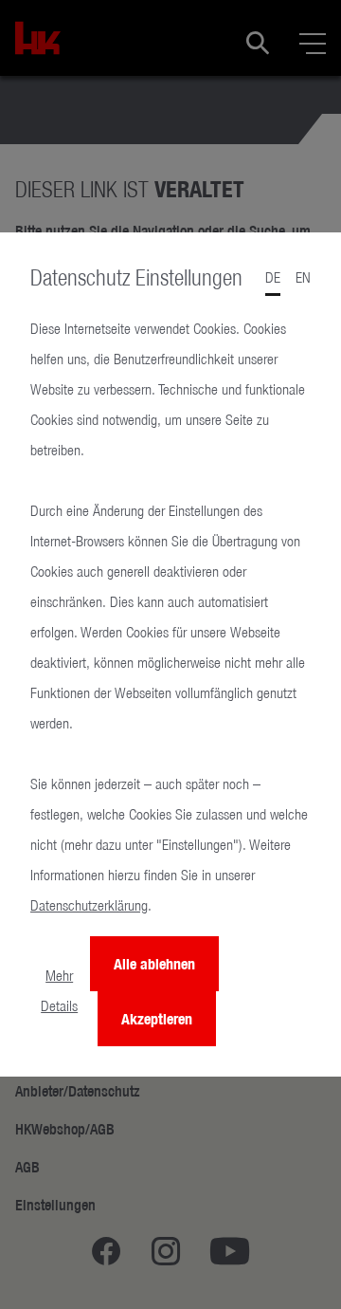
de (272, 277)
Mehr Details (59, 991)
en (303, 277)
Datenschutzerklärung (89, 905)
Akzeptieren (156, 1018)
